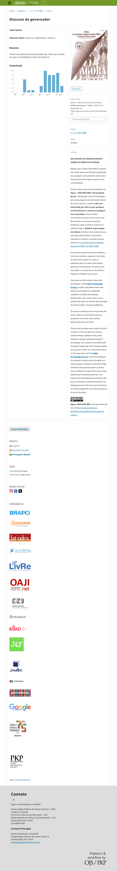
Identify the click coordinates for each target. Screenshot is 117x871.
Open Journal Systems (20, 780)
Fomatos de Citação (80, 119)
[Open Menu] (9, 3)
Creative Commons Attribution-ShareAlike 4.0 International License (87, 411)
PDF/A (77, 89)
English (16, 446)
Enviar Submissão (19, 429)
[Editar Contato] (13, 800)
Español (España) (20, 450)
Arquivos (21, 11)
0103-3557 (14, 474)
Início (11, 11)
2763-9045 (14, 471)
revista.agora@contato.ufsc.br (25, 842)
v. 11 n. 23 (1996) (36, 11)
